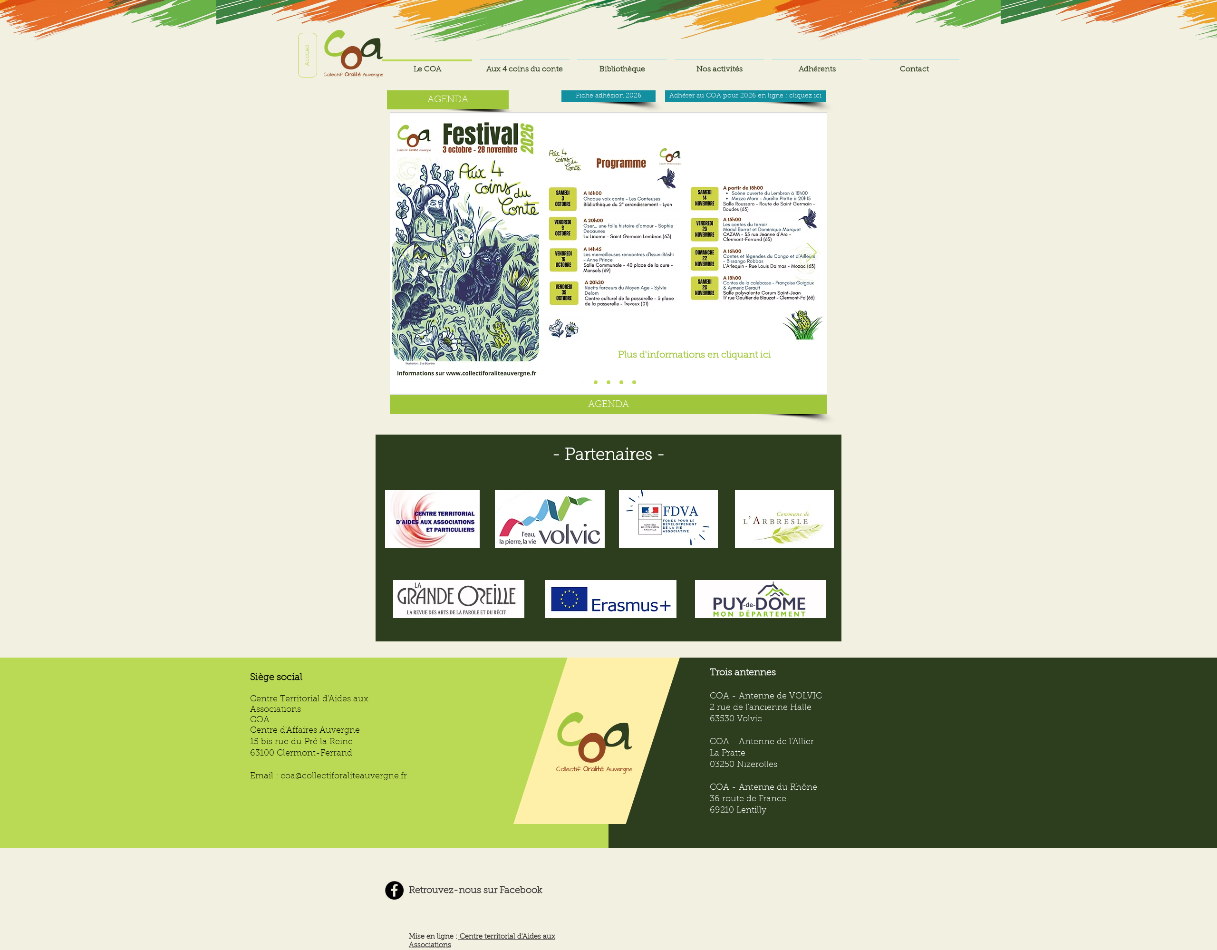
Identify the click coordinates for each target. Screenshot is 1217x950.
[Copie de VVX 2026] (596, 382)
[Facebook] (394, 890)
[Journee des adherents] (608, 382)
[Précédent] (405, 253)
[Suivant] (812, 253)
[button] (817, 65)
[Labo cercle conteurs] (634, 382)
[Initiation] (621, 382)
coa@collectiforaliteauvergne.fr (343, 776)
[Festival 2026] (583, 382)
